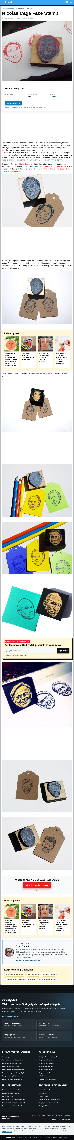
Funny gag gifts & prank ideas (12, 1063)
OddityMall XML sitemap (47, 1106)
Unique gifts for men (45, 1060)
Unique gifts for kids (45, 1073)
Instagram (59, 1115)
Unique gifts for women (46, 1063)
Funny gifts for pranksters (47, 1079)
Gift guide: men (10, 979)
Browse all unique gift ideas (48, 979)
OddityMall (9, 1000)
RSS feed (55, 1119)
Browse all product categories (12, 1079)
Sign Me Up (63, 651)
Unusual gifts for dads (46, 1066)
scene (4, 153)
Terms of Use (43, 1093)
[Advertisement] (37, 127)
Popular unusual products (11, 1093)
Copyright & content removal (48, 1102)
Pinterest (50, 1115)
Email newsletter (66, 1119)
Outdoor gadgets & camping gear (13, 1069)
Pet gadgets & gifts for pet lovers (13, 1076)
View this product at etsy (37, 885)
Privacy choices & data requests (49, 1099)
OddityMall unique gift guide (48, 1057)
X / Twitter (42, 1115)
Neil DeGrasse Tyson (18, 171)
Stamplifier (23, 164)
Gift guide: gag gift (49, 974)
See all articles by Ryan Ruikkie (28, 960)
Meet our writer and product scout (13, 1102)
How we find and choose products (13, 1099)
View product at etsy (13, 103)
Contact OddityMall (45, 1090)
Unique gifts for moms (46, 1069)
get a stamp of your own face (56, 166)
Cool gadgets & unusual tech (12, 1057)
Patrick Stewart (49, 169)
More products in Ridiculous (14, 974)
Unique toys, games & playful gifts (13, 1073)
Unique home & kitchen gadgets (13, 1060)
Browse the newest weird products (13, 1090)
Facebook (33, 1115)
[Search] (71, 2)
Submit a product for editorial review (14, 1106)
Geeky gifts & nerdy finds (10, 1066)
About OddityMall (8, 1096)
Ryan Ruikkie (8, 18)
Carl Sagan (60, 169)
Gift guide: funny (33, 974)
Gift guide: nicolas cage (27, 979)
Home (4, 8)
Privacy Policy (43, 1096)
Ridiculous (11, 8)
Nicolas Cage (49, 374)
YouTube (68, 1115)
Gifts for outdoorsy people (47, 1076)
